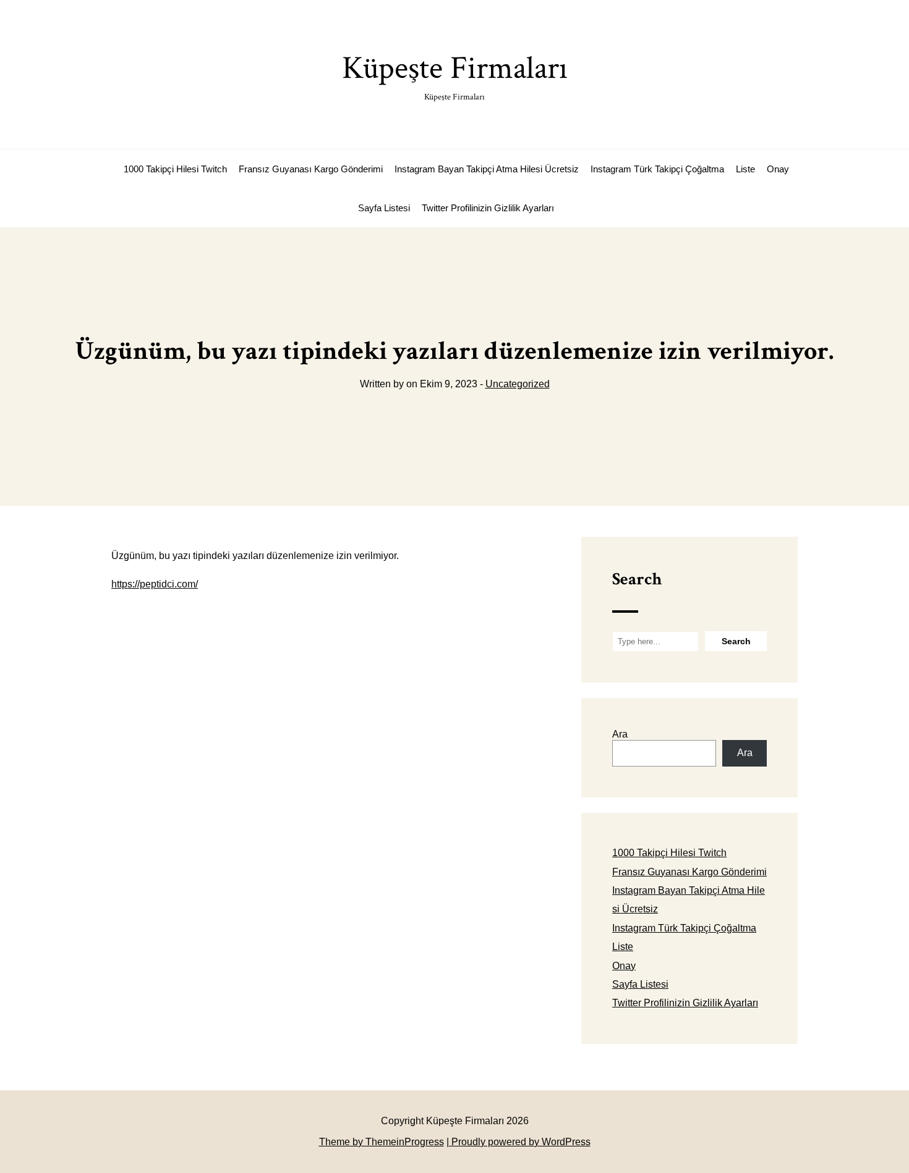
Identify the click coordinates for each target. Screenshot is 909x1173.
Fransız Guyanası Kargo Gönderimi (311, 169)
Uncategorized (517, 384)
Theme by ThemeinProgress (381, 1142)
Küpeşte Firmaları (455, 75)
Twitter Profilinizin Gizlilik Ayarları (488, 208)
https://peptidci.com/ (154, 584)
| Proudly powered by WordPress (518, 1142)
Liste (745, 169)
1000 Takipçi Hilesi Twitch (175, 169)
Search (637, 579)
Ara (620, 734)
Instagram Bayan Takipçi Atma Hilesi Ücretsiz (487, 169)
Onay (778, 169)
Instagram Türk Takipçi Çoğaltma (657, 169)
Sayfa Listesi (384, 208)
